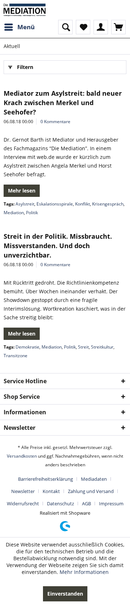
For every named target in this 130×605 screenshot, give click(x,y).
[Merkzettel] (83, 27)
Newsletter (23, 491)
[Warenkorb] (118, 27)
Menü (26, 27)
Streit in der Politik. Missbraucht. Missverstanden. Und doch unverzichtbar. (58, 245)
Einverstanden (65, 593)
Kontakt (51, 491)
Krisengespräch (108, 204)
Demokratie (27, 347)
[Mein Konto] (101, 27)
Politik (32, 212)
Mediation (14, 212)
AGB (86, 503)
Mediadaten (94, 479)
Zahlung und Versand (91, 491)
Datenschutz (60, 503)
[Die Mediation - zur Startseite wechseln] (25, 10)
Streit (83, 347)
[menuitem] (19, 27)
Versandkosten (22, 456)
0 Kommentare (55, 121)
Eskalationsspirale (54, 204)
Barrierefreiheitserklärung (45, 479)
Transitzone (15, 356)
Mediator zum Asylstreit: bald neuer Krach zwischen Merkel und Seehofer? (63, 102)
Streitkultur (102, 347)
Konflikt (82, 204)
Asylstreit (25, 204)
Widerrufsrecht (23, 503)
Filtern (25, 67)
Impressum (111, 503)
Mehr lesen (21, 190)
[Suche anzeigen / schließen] (65, 27)
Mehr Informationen (84, 572)
